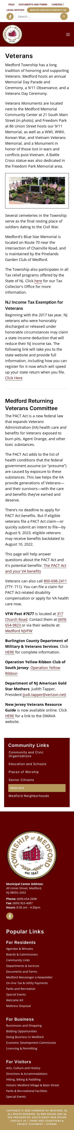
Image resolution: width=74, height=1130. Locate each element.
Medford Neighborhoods (29, 796)
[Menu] (68, 34)
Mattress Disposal (18, 1006)
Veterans (17, 788)
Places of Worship (24, 772)
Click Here (13, 377)
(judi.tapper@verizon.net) (44, 694)
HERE (9, 652)
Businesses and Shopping (24, 1025)
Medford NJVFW (18, 630)
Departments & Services (22, 966)
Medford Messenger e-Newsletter (29, 977)
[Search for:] (40, 16)
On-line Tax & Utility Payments (27, 983)
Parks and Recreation (20, 989)
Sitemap (51, 1124)
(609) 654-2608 (27, 899)
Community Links (18, 960)
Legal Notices (15, 10)
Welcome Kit (14, 1000)
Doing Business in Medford (25, 1037)
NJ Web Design (46, 1113)
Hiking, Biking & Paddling (23, 1079)
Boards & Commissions (22, 954)
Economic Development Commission (31, 1043)
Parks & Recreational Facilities (26, 1091)
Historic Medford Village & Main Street (32, 1085)
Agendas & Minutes (19, 949)
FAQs (11, 4)
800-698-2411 (55, 580)
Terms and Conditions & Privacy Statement (40, 1122)
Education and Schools (27, 764)
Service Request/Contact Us (48, 10)
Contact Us (18, 1120)
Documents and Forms (33, 4)
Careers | (58, 4)
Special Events (16, 994)
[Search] (64, 16)
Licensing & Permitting (21, 1048)
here (38, 280)
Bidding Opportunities (21, 1031)
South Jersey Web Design (49, 1117)
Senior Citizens (21, 780)
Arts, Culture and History (23, 1068)
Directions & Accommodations (26, 1074)
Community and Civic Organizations (26, 754)
